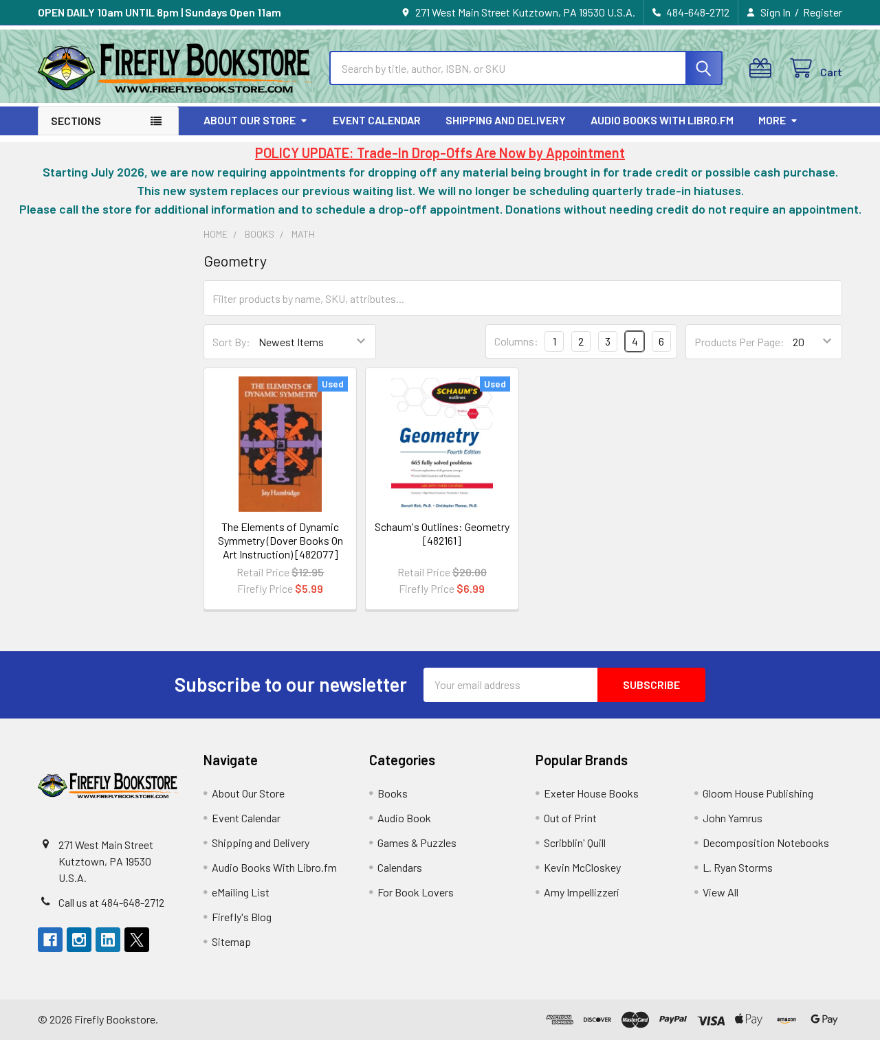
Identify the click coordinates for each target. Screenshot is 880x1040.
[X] (136, 939)
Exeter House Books (591, 793)
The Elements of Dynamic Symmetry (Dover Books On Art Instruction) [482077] (280, 540)
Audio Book (404, 817)
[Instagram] (79, 939)
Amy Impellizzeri (581, 891)
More (772, 119)
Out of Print (570, 817)
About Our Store (250, 119)
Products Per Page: (739, 341)
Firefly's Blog (242, 916)
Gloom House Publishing (758, 793)
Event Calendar (377, 119)
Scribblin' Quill (575, 842)
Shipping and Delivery (506, 119)
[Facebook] (50, 939)
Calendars (399, 867)
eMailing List (241, 891)
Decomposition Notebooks (766, 842)
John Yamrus (732, 817)
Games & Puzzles (416, 842)
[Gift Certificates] (763, 68)
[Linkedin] (108, 939)
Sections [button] (76, 120)
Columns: (516, 341)
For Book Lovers (415, 891)
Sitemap (231, 941)
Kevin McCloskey (582, 867)
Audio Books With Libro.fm (662, 119)
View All (720, 891)
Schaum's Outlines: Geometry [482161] (442, 533)
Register (822, 12)
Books (392, 793)
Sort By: (231, 341)
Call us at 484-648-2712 (111, 902)
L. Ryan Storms (738, 867)
